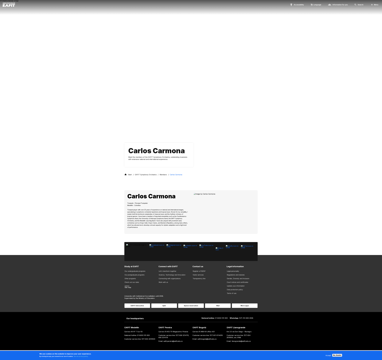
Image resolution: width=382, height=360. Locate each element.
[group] (191, 212)
